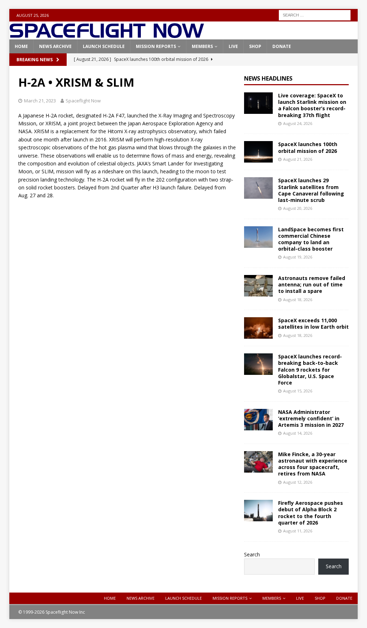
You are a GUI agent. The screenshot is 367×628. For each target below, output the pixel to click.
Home (21, 46)
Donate (281, 46)
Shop (255, 46)
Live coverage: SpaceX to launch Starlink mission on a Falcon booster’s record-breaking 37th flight (312, 105)
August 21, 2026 (297, 159)
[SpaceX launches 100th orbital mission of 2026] (258, 152)
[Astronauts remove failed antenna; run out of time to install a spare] (258, 285)
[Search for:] (315, 14)
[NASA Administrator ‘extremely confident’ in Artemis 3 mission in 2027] (258, 419)
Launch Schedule (104, 46)
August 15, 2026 (297, 390)
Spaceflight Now (83, 100)
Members (202, 46)
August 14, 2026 (297, 433)
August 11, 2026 (297, 530)
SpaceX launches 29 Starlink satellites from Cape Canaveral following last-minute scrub (311, 190)
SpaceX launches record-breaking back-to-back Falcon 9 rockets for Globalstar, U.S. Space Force (310, 369)
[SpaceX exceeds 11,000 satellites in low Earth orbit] (258, 328)
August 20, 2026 (297, 208)
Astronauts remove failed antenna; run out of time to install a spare (311, 284)
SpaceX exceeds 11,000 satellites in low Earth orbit (313, 323)
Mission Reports (156, 46)
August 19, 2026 (297, 257)
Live (233, 46)
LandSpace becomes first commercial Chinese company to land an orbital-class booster (311, 239)
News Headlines (268, 78)
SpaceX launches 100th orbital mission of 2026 (307, 147)
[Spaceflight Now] (106, 35)
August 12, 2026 (297, 482)
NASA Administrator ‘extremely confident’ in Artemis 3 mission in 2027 (311, 418)
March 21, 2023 (40, 100)
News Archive (55, 46)
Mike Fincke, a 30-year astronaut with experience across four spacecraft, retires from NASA (312, 464)
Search (252, 554)
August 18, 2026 (297, 299)
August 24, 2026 (297, 123)
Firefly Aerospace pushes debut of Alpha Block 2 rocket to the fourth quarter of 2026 (310, 512)
